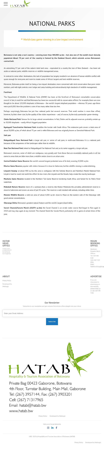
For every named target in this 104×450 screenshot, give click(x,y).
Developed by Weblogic (7, 285)
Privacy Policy (7, 280)
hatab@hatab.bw (8, 253)
